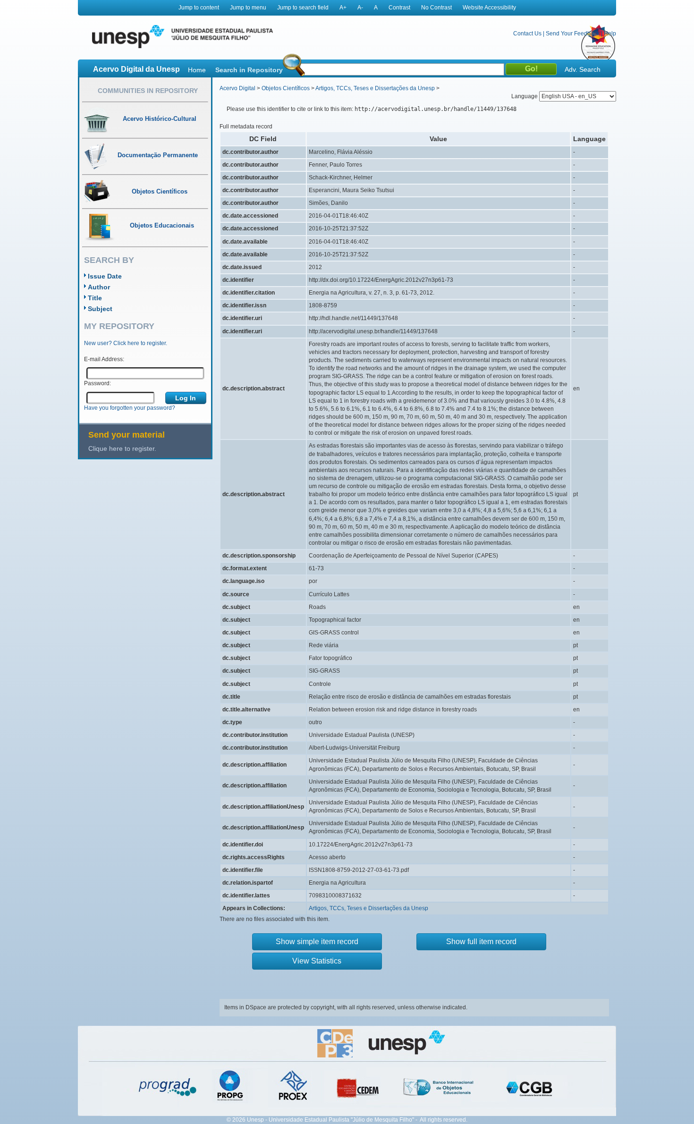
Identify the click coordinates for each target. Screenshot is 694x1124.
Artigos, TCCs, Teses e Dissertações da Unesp (375, 88)
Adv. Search (583, 69)
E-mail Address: (104, 359)
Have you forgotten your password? (129, 408)
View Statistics (316, 961)
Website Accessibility (489, 7)
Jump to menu (248, 7)
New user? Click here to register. (125, 343)
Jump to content (198, 7)
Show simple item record (317, 942)
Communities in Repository (148, 90)
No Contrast (436, 7)
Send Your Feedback (573, 33)
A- (360, 7)
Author (99, 287)
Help (610, 33)
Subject (100, 309)
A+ (343, 7)
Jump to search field (303, 7)
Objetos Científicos (286, 88)
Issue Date (105, 276)
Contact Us (527, 33)
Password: (97, 383)
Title (95, 298)
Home (197, 70)
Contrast (399, 7)
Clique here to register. (122, 448)
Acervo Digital (237, 88)
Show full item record (481, 942)
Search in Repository (249, 70)
